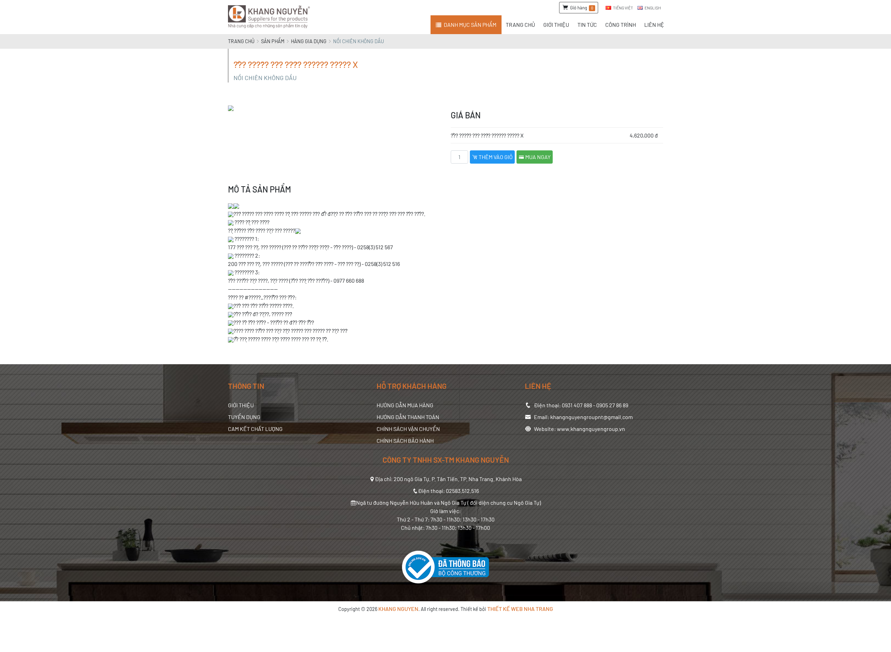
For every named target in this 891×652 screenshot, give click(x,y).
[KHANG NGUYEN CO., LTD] (270, 17)
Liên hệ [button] (654, 24)
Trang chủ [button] (520, 24)
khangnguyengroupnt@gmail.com (591, 417)
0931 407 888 (577, 405)
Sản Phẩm (272, 41)
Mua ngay (537, 157)
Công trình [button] (620, 24)
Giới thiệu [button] (556, 24)
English (653, 7)
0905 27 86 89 (612, 405)
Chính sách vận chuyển (408, 428)
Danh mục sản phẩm (470, 24)
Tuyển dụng (244, 417)
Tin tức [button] (587, 24)
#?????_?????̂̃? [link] (261, 297)
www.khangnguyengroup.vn (591, 428)
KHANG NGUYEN (398, 608)
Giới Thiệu (241, 405)
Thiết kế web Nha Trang (520, 608)
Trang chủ (241, 41)
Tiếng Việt (623, 7)
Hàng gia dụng (308, 41)
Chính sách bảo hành (405, 440)
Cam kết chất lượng (255, 428)
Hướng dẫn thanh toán (408, 417)
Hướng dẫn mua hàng (405, 405)
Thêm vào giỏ (495, 157)
